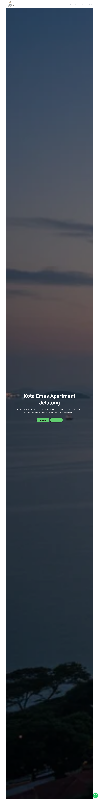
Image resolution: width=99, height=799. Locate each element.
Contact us (89, 4)
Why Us (81, 4)
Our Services (73, 4)
